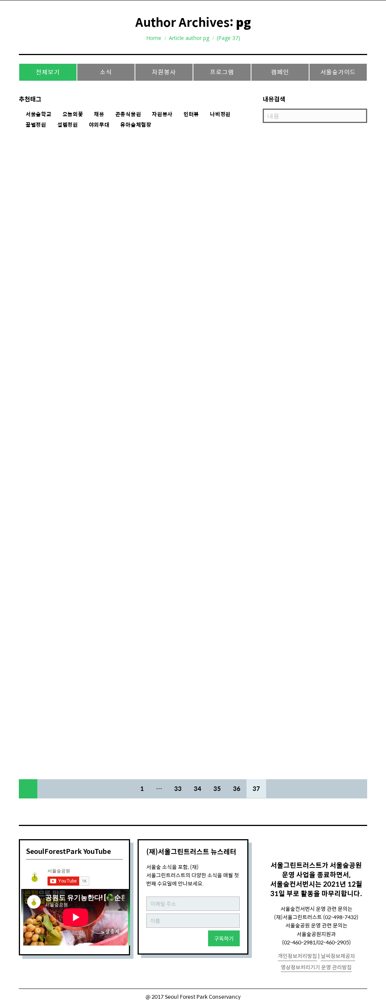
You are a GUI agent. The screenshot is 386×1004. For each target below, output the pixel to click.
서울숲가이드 (338, 72)
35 (217, 788)
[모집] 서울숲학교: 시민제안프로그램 (90, 537)
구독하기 (224, 938)
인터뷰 (191, 114)
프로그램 (222, 72)
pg (243, 22)
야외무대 (99, 125)
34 (197, 788)
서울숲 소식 (40, 352)
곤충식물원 (128, 114)
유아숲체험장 (135, 125)
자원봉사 (164, 72)
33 (178, 788)
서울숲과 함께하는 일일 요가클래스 (87, 339)
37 (256, 788)
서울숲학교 (39, 114)
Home (153, 37)
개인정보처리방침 (297, 956)
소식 (106, 72)
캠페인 (280, 72)
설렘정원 (67, 125)
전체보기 (48, 72)
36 (236, 788)
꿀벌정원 (36, 125)
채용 (99, 114)
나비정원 (220, 114)
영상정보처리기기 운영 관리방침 (316, 967)
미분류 (35, 550)
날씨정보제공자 (338, 956)
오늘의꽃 (73, 114)
